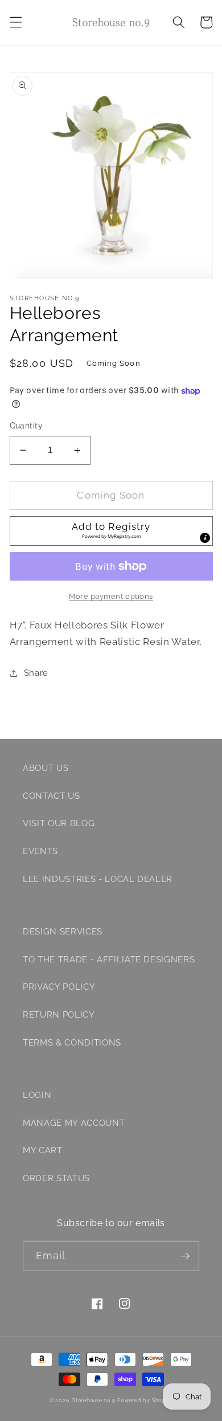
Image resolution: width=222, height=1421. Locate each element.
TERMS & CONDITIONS (72, 1043)
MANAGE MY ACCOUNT (74, 1123)
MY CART (43, 1150)
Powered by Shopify (144, 1400)
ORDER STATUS (56, 1178)
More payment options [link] (111, 596)
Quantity (26, 425)
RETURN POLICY (59, 1015)
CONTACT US (51, 796)
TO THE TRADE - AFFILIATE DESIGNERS (109, 959)
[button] (15, 22)
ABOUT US (45, 768)
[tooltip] (205, 538)
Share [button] (36, 673)
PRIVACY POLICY (59, 987)
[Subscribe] (185, 1256)
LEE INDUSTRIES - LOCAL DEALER (97, 879)
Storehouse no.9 (94, 1400)
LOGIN (37, 1095)
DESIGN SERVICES (62, 931)
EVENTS (40, 851)
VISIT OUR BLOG (58, 823)
